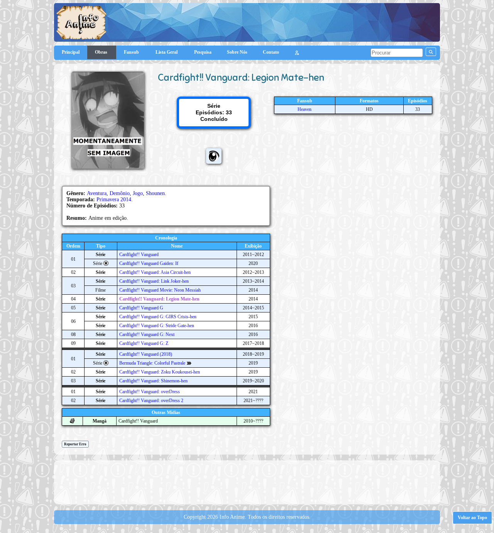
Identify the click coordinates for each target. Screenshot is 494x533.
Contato (271, 52)
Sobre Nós (237, 52)
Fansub (132, 52)
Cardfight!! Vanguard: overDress (149, 391)
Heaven (304, 109)
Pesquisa (202, 52)
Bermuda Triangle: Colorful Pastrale (152, 363)
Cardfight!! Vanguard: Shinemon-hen (153, 381)
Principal (71, 52)
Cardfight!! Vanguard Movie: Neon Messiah (160, 290)
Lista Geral (167, 52)
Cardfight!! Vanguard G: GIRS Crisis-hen (157, 316)
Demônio (120, 193)
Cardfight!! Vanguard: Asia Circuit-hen (155, 272)
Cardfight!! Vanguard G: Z (143, 343)
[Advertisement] (247, 481)
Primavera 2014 (113, 199)
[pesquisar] (431, 52)
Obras (101, 52)
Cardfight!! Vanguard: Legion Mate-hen (159, 299)
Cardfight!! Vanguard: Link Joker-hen (154, 281)
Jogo (138, 193)
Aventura (97, 193)
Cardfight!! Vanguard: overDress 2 (151, 400)
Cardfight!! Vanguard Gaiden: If (148, 263)
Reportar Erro (75, 444)
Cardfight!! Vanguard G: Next (146, 334)
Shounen (155, 193)
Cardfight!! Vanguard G (141, 308)
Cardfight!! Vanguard (139, 254)
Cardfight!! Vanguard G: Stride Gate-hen (156, 325)
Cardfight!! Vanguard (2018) (145, 354)
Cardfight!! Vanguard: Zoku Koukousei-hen (159, 372)
